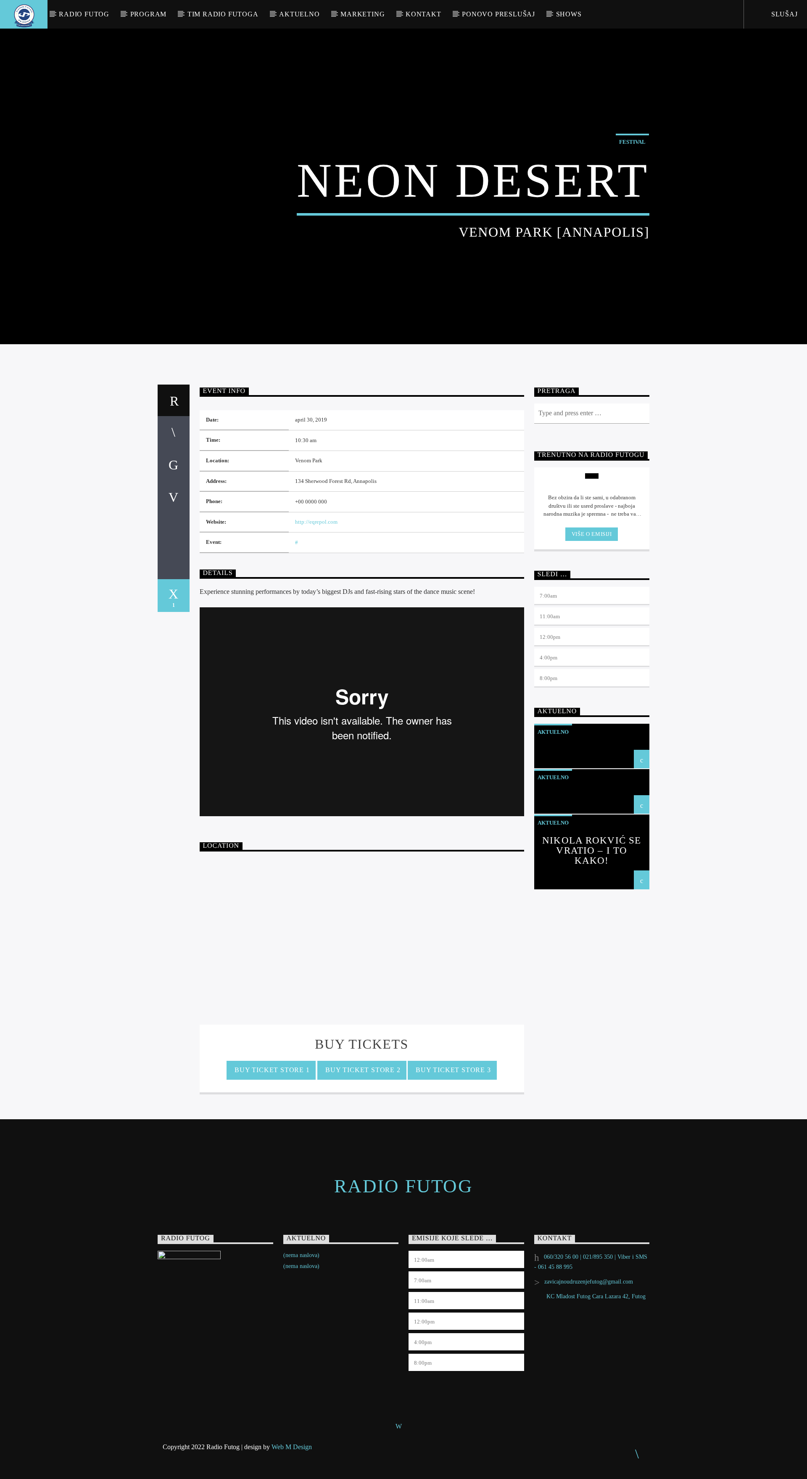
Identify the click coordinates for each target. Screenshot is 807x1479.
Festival (632, 142)
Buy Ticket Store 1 (270, 1069)
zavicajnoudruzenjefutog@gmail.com (588, 1282)
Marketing (362, 14)
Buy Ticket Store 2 (361, 1069)
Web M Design (292, 1446)
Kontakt (423, 14)
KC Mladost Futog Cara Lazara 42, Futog (596, 1296)
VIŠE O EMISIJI (592, 534)
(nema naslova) (301, 1255)
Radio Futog (84, 14)
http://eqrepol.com (316, 522)
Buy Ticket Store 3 (452, 1069)
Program (148, 14)
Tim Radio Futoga (222, 14)
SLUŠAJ (783, 14)
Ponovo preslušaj (498, 14)
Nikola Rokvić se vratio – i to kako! (591, 850)
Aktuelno (299, 14)
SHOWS (569, 14)
